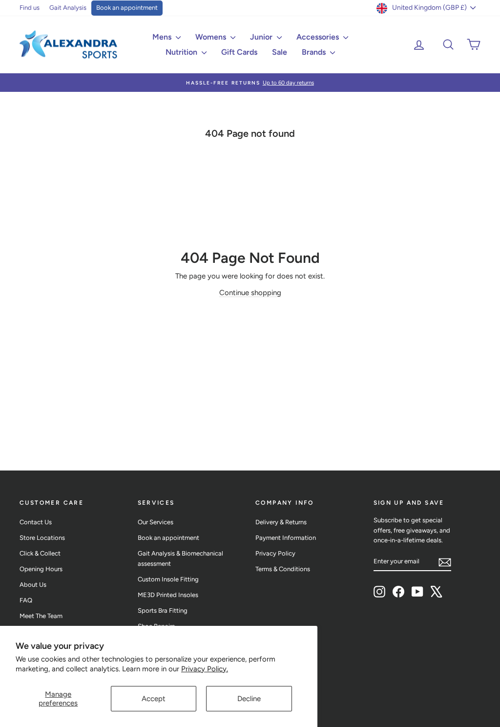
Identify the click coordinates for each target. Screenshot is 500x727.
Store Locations (42, 537)
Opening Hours (41, 569)
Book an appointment (127, 7)
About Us (33, 584)
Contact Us (36, 522)
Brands (315, 52)
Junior (262, 37)
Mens (162, 37)
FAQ (26, 600)
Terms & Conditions (282, 569)
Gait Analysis (67, 7)
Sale (279, 52)
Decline (249, 698)
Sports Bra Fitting (163, 610)
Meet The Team (41, 616)
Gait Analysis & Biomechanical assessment (180, 558)
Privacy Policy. (204, 668)
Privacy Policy (275, 553)
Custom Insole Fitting (168, 579)
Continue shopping (250, 292)
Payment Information (285, 537)
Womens (211, 37)
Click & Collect (40, 553)
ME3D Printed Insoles (168, 595)
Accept (154, 698)
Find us (30, 7)
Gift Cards (239, 52)
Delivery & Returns (281, 522)
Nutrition (182, 52)
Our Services (155, 522)
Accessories (318, 37)
